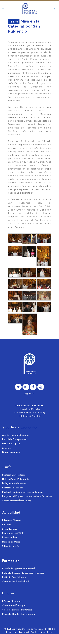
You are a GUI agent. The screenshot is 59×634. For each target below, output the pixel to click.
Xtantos (6, 448)
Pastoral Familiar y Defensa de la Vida (22, 492)
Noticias (6, 525)
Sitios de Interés (10, 546)
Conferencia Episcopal (13, 605)
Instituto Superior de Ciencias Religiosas (23, 573)
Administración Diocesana (15, 435)
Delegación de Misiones (14, 483)
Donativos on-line (11, 452)
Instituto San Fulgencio (14, 577)
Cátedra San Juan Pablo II (16, 582)
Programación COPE (13, 533)
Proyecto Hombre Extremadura (18, 614)
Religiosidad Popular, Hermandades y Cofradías (27, 496)
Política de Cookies (29, 632)
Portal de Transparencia (14, 439)
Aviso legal (46, 632)
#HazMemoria (9, 529)
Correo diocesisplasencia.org (16, 501)
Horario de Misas (11, 542)
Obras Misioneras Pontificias (17, 610)
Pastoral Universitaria (13, 475)
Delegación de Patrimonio (15, 479)
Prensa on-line (9, 537)
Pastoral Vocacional (12, 488)
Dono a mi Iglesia (11, 444)
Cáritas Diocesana (11, 601)
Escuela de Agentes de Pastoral (18, 569)
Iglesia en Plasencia (12, 520)
